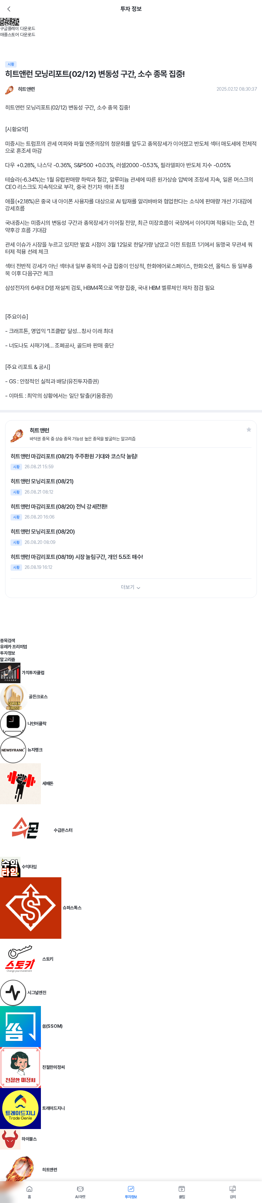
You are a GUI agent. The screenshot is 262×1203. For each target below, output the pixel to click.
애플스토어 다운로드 (17, 34)
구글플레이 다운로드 (17, 28)
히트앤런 (26, 89)
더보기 (127, 587)
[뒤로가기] (9, 9)
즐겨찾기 (248, 429)
